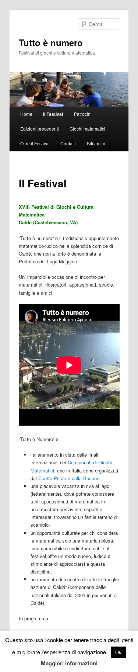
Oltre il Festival (35, 143)
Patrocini (83, 114)
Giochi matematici (87, 128)
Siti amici (96, 143)
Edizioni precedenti (39, 128)
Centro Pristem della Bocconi (69, 478)
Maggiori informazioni (69, 663)
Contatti (68, 143)
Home (26, 114)
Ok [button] (118, 652)
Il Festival (53, 114)
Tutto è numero (51, 42)
